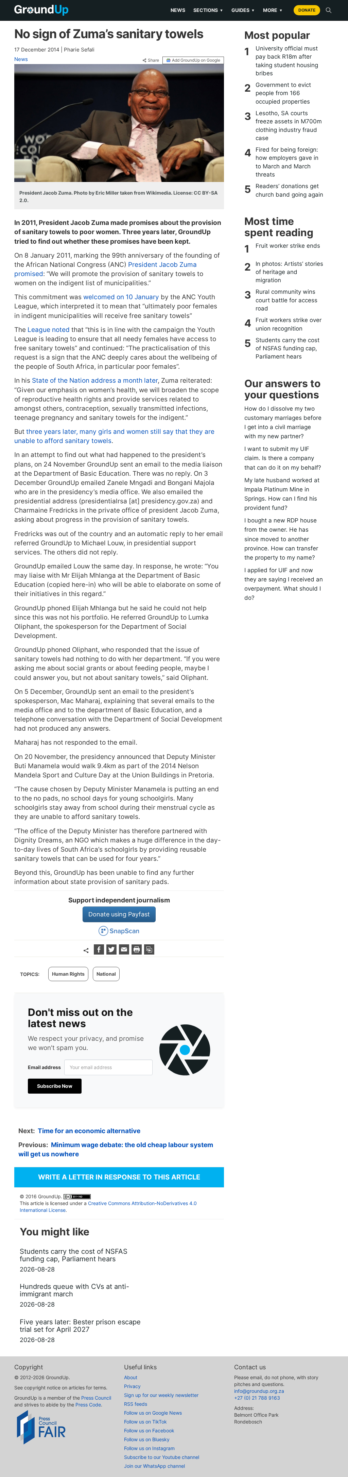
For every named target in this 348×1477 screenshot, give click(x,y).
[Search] (329, 10)
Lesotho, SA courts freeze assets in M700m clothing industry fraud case (289, 125)
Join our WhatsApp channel (154, 1466)
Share (153, 60)
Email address (44, 1067)
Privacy (132, 1386)
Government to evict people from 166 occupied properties (283, 93)
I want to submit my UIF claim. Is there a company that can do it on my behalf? (282, 458)
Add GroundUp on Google (196, 60)
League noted (49, 330)
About (130, 1377)
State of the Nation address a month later (95, 380)
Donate (306, 10)
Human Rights (68, 974)
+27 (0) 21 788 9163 (257, 1398)
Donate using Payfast (119, 914)
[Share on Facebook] (99, 952)
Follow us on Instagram (149, 1448)
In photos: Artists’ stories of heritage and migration (289, 272)
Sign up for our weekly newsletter (161, 1395)
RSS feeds (135, 1404)
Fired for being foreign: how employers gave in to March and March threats (287, 162)
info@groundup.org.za (259, 1391)
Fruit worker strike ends (288, 245)
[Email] (125, 952)
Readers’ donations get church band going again (289, 190)
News (178, 10)
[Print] (137, 952)
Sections (208, 10)
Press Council (96, 1398)
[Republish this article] (149, 952)
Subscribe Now (54, 1086)
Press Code (88, 1404)
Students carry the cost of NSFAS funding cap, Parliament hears (287, 348)
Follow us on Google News (153, 1413)
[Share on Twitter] (112, 952)
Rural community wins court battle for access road (286, 300)
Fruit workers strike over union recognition (288, 324)
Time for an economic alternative (89, 1131)
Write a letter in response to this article (119, 1177)
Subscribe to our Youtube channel (161, 1457)
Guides (243, 10)
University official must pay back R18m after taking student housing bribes (287, 61)
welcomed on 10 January (121, 297)
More (273, 10)
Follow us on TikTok (145, 1422)
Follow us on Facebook (149, 1430)
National (106, 974)
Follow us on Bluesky (147, 1439)
